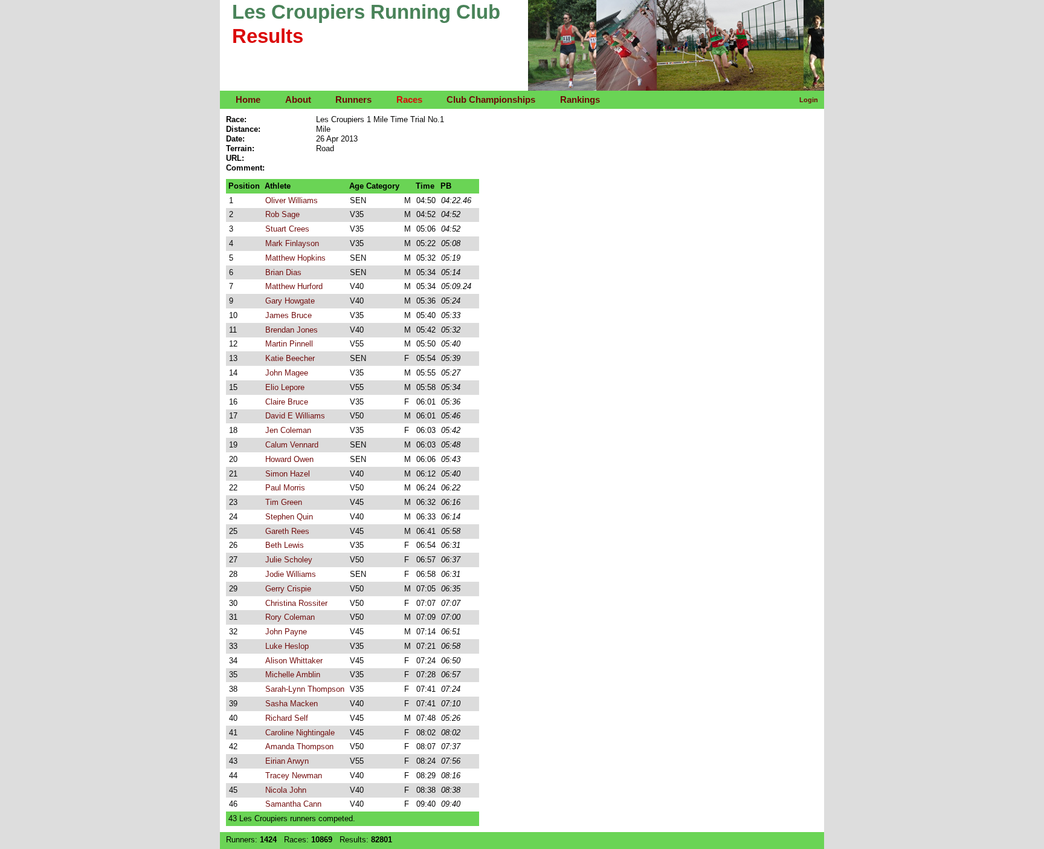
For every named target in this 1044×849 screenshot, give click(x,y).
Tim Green (283, 502)
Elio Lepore (284, 387)
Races (409, 99)
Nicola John (285, 790)
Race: (236, 119)
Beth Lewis (284, 545)
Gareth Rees (287, 531)
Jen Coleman (288, 430)
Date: (235, 138)
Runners (353, 99)
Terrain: (240, 148)
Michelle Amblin (292, 674)
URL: (235, 158)
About (298, 99)
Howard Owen (289, 459)
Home (248, 99)
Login (808, 99)
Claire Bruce (286, 401)
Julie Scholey (288, 559)
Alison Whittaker (294, 660)
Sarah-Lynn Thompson (304, 689)
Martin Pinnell (289, 343)
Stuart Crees (287, 228)
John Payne (286, 631)
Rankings (580, 99)
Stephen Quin (289, 516)
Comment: (245, 167)
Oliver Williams (291, 200)
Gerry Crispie (288, 588)
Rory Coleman (290, 617)
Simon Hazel (287, 473)
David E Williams (295, 415)
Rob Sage (282, 214)
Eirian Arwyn (287, 761)
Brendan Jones (291, 329)
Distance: (243, 129)
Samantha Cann (293, 803)
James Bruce (288, 315)
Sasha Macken (291, 703)
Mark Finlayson (292, 243)
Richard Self (286, 718)
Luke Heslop (287, 646)
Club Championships (490, 99)
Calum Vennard (291, 444)
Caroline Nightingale (300, 732)
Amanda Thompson (299, 746)
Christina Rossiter (296, 603)
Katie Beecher (290, 358)
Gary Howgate (290, 300)
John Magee (286, 372)
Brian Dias (283, 272)
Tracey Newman (293, 775)
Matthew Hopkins (295, 257)
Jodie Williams (290, 574)
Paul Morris (285, 487)
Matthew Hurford (294, 286)
